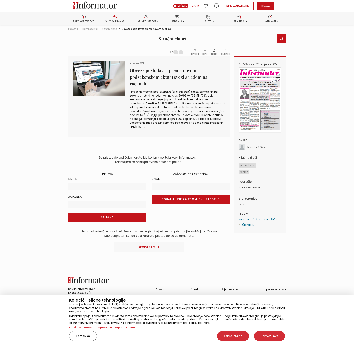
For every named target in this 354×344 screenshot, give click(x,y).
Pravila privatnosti (81, 327)
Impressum (104, 327)
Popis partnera (124, 327)
